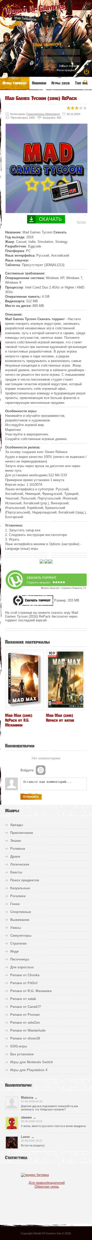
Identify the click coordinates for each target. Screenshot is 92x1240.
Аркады (16, 825)
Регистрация (65, 70)
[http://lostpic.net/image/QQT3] (42, 562)
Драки (15, 856)
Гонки (15, 904)
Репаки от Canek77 (25, 1007)
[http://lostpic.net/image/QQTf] (51, 562)
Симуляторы (20, 935)
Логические (19, 864)
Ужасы (15, 928)
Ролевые (17, 848)
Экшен (15, 841)
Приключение (21, 833)
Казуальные (20, 888)
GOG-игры (18, 1046)
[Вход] (40, 770)
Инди (14, 951)
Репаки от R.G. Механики (31, 991)
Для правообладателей (47, 1183)
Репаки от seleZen (25, 1022)
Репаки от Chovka (24, 975)
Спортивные (20, 912)
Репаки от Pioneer (25, 1015)
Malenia (27, 1097)
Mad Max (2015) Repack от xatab (60, 718)
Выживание (19, 920)
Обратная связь (46, 1186)
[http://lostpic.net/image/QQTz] (46, 562)
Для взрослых (22, 967)
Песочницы (19, 959)
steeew (26, 1117)
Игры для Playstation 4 (28, 1070)
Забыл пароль (69, 65)
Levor (25, 1137)
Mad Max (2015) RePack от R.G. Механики (18, 720)
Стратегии (18, 943)
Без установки (22, 1054)
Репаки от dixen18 (25, 1038)
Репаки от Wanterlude (27, 1030)
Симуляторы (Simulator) (43, 114)
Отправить (31, 796)
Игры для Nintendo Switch (31, 1062)
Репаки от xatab (23, 999)
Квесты (16, 872)
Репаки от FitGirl (24, 983)
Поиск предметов (24, 880)
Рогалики (18, 896)
